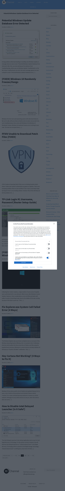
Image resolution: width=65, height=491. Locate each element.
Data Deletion (25, 267)
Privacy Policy (39, 267)
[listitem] (32, 241)
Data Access (32, 267)
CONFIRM (23, 262)
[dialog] (32, 246)
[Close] (54, 224)
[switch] (48, 244)
